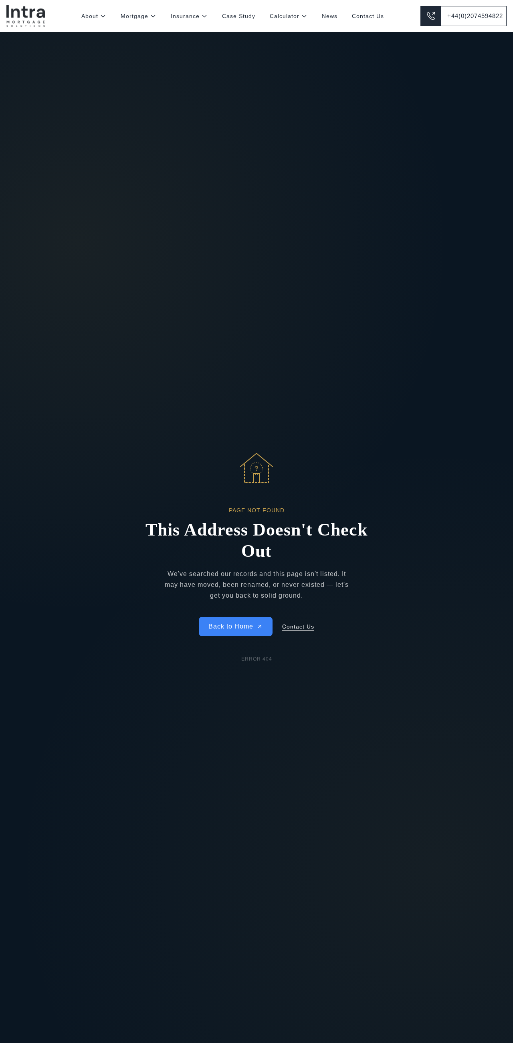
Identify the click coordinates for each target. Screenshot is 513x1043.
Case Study (238, 16)
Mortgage (134, 16)
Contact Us (368, 16)
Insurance (185, 16)
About (89, 16)
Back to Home (230, 626)
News (329, 16)
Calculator (284, 16)
